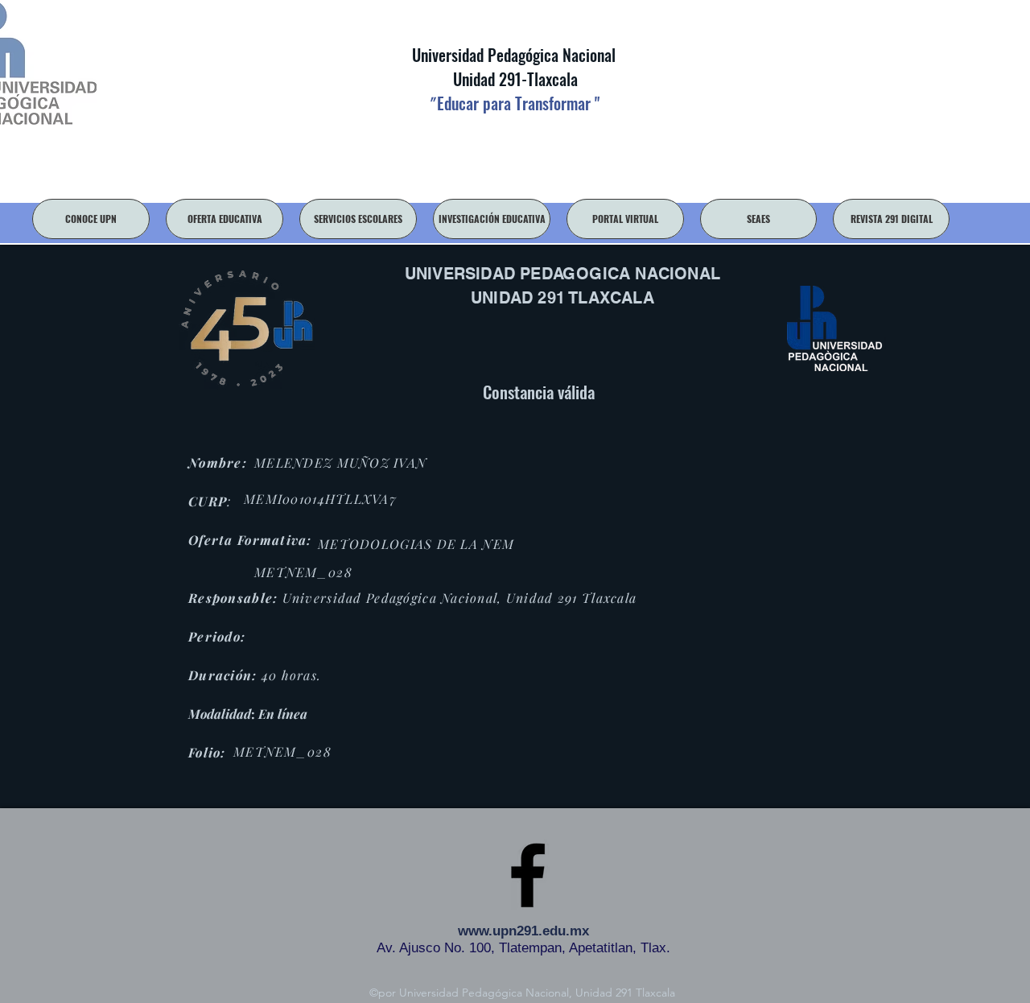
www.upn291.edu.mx (523, 931)
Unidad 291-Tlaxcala (513, 79)
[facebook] (528, 875)
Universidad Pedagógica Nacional (514, 55)
